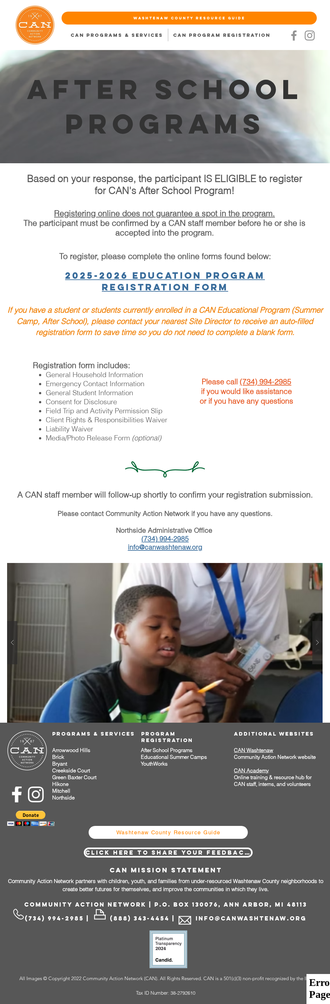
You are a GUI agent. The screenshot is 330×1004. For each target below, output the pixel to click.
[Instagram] (309, 35)
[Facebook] (294, 35)
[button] (165, 643)
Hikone (60, 784)
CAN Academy (251, 770)
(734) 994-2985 (265, 381)
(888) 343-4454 (140, 918)
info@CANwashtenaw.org (249, 918)
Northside (63, 797)
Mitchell (61, 791)
